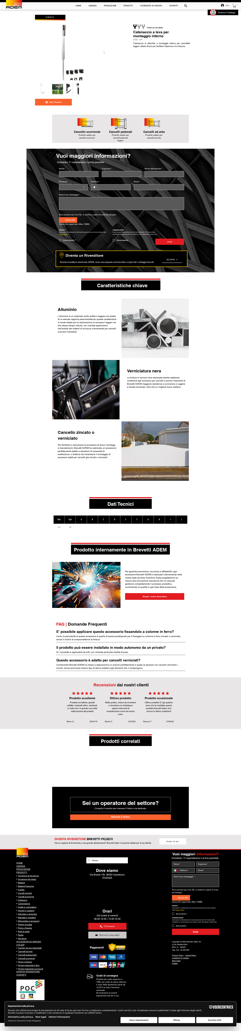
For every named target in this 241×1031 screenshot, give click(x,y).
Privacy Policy (178, 955)
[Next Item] (104, 52)
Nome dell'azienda (153, 169)
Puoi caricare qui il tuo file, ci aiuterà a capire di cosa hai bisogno (87, 215)
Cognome (107, 169)
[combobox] (73, 187)
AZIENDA (20, 866)
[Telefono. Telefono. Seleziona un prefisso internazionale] (95, 187)
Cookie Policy (190, 955)
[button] (234, 6)
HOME (19, 863)
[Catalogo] (213, 12)
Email (137, 181)
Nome (62, 169)
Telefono (95, 181)
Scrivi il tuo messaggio (69, 195)
